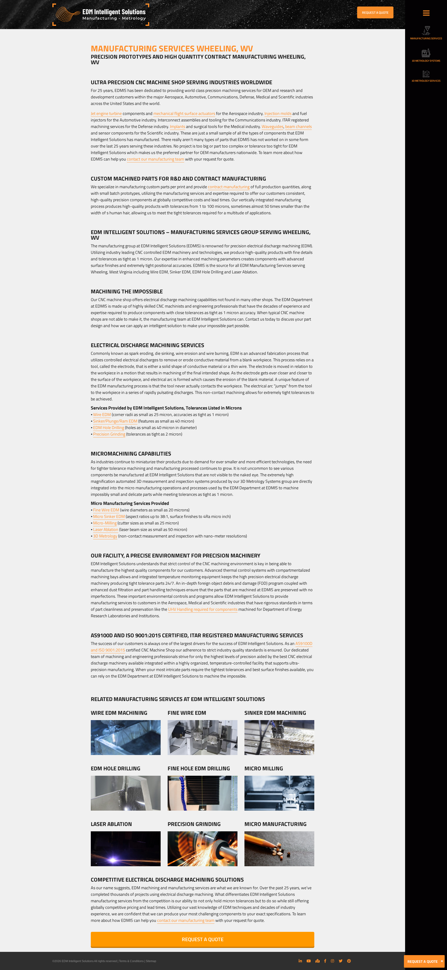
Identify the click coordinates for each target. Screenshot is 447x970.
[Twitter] (340, 961)
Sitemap (151, 961)
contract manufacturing (229, 187)
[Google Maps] (318, 961)
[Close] (442, 961)
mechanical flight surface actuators (184, 113)
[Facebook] (325, 961)
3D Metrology (105, 536)
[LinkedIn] (300, 961)
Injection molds (277, 113)
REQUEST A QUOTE (375, 12)
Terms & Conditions (131, 961)
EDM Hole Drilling (108, 427)
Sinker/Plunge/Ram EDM (115, 421)
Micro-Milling (105, 523)
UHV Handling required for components (202, 609)
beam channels (298, 126)
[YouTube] (309, 961)
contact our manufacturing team (155, 159)
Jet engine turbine (106, 113)
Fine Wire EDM (106, 510)
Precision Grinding (109, 434)
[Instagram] (332, 961)
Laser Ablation (105, 529)
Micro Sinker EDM (109, 516)
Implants (177, 126)
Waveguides (272, 126)
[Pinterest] (349, 961)
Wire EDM (102, 414)
